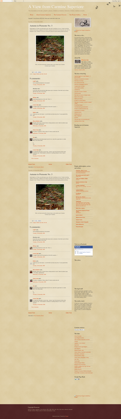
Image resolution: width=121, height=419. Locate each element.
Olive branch (78, 212)
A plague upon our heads (80, 86)
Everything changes (79, 105)
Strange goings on (78, 114)
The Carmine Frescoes (60, 15)
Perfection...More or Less (81, 170)
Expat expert (77, 361)
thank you (78, 194)
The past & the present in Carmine (81, 79)
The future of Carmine (79, 80)
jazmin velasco (79, 215)
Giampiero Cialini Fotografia (82, 222)
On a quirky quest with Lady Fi (82, 175)
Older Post (69, 164)
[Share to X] (37, 72)
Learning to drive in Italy (79, 121)
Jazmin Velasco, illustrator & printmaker (83, 352)
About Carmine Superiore (43, 15)
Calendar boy (77, 89)
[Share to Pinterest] (40, 72)
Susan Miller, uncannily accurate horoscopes (84, 372)
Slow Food (77, 345)
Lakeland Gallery (79, 190)
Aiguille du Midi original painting (82, 191)
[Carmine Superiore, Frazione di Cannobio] (76, 254)
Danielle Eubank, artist (79, 350)
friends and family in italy (81, 182)
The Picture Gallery (75, 15)
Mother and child (40, 74)
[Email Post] (33, 72)
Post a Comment (35, 158)
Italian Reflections (80, 224)
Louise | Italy (36, 104)
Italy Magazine (77, 348)
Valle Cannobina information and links (82, 339)
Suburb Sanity (79, 219)
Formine (76, 341)
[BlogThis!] (36, 72)
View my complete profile (80, 69)
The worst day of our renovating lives (82, 119)
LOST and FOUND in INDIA (82, 178)
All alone (76, 117)
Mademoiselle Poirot (80, 217)
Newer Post (31, 164)
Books (85, 15)
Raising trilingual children (80, 362)
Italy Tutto (77, 359)
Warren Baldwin (36, 121)
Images (34, 74)
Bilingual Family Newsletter (80, 364)
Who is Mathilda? (78, 115)
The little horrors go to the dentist (81, 106)
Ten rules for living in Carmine (81, 91)
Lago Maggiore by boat (79, 337)
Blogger (66, 416)
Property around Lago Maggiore (81, 346)
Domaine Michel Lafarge (79, 355)
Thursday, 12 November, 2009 (39, 145)
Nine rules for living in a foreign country (82, 95)
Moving (77, 183)
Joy (33, 137)
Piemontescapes (79, 226)
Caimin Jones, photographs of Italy (82, 357)
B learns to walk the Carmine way (81, 108)
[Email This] (35, 72)
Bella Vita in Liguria (80, 208)
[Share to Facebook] (39, 72)
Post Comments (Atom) (39, 167)
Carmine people (78, 93)
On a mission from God (79, 82)
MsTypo (34, 97)
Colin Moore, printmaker (79, 353)
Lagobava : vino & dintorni (80, 343)
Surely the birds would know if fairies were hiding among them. (83, 172)
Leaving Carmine (78, 112)
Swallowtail (78, 201)
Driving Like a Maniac (80, 196)
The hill (45, 74)
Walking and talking (78, 98)
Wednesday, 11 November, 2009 (39, 125)
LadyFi (34, 81)
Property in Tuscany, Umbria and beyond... (83, 371)
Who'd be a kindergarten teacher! (81, 84)
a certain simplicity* (80, 185)
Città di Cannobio (78, 336)
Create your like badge (89, 256)
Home (31, 15)
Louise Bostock (79, 249)
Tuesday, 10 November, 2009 (39, 84)
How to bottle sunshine (79, 87)
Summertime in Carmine (79, 110)
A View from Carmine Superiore (56, 6)
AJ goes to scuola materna (80, 100)
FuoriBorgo (78, 193)
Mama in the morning (79, 96)
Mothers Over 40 (78, 369)
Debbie (34, 112)
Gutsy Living (35, 129)
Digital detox (78, 176)
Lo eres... (77, 179)
